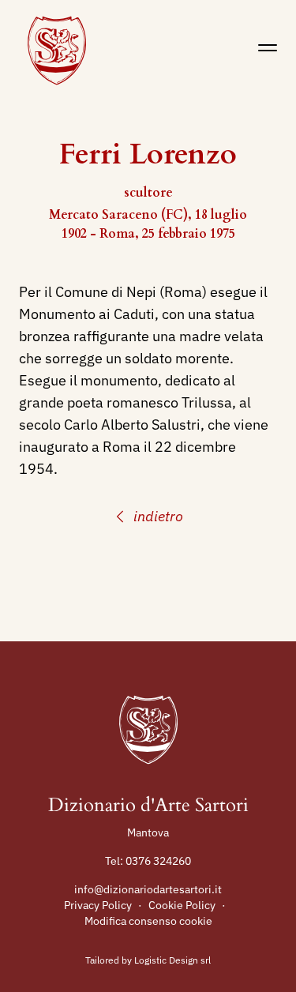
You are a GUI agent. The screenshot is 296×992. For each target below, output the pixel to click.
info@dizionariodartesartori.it (148, 889)
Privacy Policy (98, 905)
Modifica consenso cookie (148, 921)
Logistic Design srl (172, 960)
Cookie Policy (181, 905)
